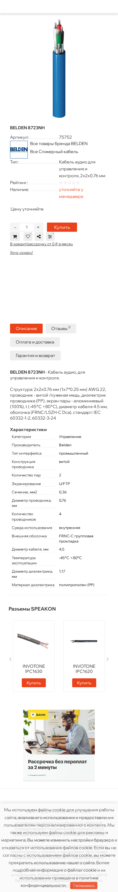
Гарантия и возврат (35, 355)
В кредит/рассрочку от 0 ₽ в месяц (41, 244)
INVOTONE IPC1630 (34, 668)
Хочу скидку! (21, 252)
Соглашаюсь (84, 885)
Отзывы (60, 328)
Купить (62, 227)
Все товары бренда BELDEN (59, 143)
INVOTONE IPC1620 (84, 668)
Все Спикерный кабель (54, 151)
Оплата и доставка (35, 342)
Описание (26, 328)
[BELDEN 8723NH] (59, 69)
